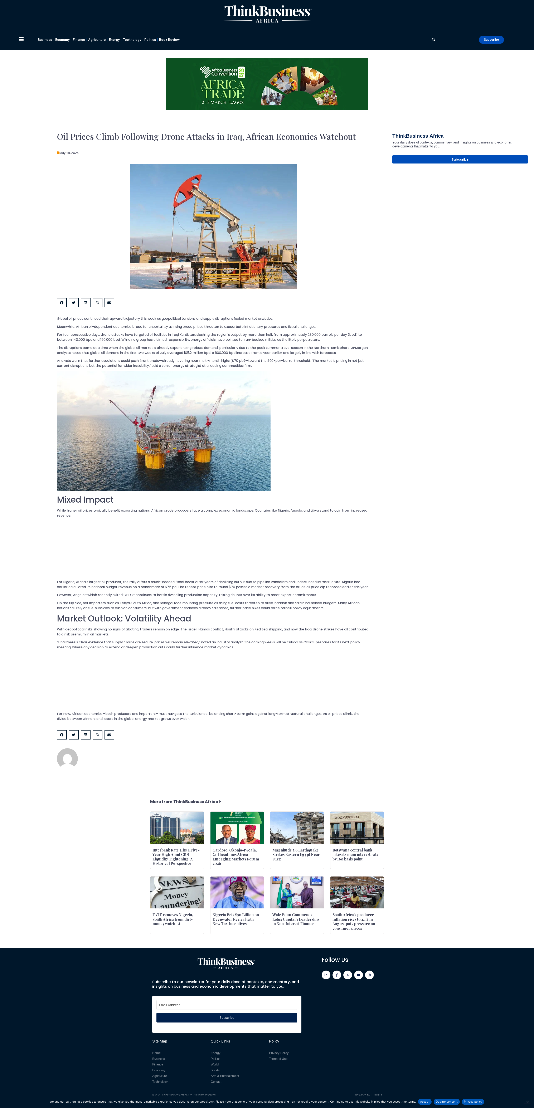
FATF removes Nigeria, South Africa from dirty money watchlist (172, 919)
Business (45, 40)
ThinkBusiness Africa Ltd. (177, 1095)
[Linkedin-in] (326, 975)
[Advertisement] (182, 550)
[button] (62, 302)
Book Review (169, 40)
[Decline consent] (527, 1101)
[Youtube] (358, 975)
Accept (425, 1101)
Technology (132, 40)
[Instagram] (369, 975)
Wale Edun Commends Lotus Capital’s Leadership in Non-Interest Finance (295, 919)
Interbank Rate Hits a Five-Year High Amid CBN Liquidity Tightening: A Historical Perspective (176, 857)
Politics (150, 40)
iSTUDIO (376, 1095)
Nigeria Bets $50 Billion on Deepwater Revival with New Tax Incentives (236, 919)
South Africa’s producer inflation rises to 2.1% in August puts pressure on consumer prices (353, 921)
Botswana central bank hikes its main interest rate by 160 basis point (355, 854)
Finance (79, 40)
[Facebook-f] (336, 975)
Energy (114, 40)
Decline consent (447, 1101)
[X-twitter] (347, 975)
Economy (62, 40)
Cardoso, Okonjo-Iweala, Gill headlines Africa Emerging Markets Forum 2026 (236, 857)
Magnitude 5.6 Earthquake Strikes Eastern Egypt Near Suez (296, 854)
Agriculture (97, 40)
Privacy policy (473, 1101)
